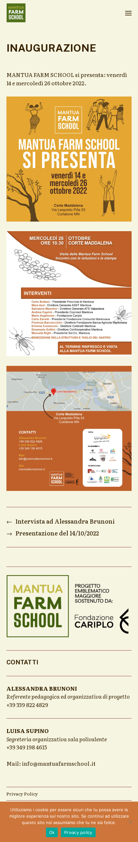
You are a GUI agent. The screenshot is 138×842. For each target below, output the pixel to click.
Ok (52, 832)
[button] (128, 13)
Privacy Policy (22, 793)
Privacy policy (78, 832)
